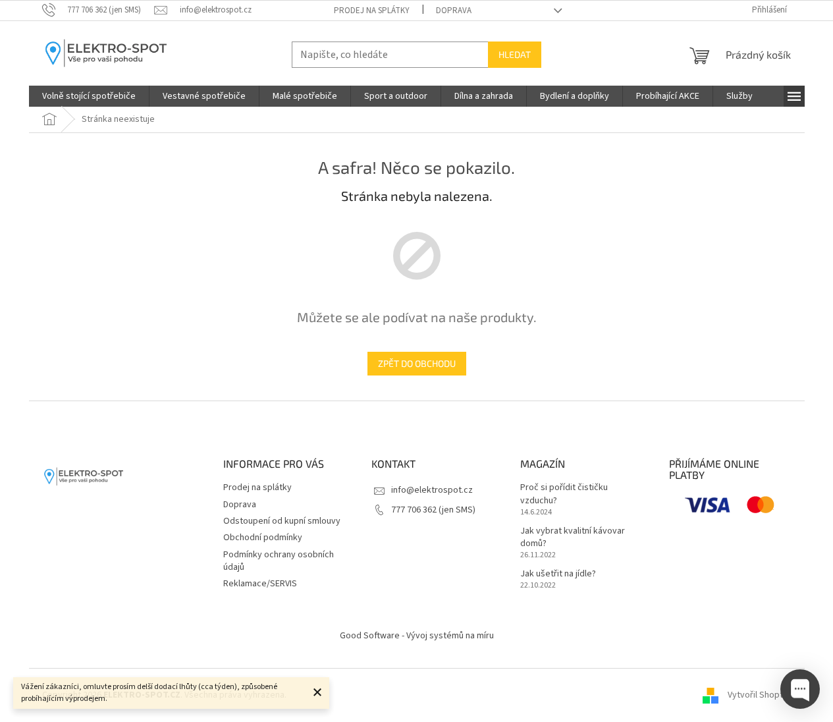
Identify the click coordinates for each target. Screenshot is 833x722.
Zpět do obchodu (417, 363)
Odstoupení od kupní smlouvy (281, 521)
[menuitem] (89, 96)
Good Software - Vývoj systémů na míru (417, 635)
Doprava (453, 10)
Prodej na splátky (372, 10)
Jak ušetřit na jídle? (558, 574)
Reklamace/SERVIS (260, 583)
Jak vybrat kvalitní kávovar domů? (572, 537)
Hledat (514, 54)
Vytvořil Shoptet (760, 695)
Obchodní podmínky (262, 537)
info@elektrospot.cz (432, 490)
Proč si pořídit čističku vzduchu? (564, 494)
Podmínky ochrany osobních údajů (278, 561)
